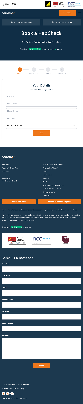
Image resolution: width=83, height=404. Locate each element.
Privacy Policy (19, 388)
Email (4, 287)
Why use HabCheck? (50, 168)
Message (6, 335)
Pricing (45, 171)
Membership (47, 175)
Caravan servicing (49, 192)
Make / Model (7, 323)
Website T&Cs (7, 388)
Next (41, 133)
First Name (6, 264)
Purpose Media (21, 398)
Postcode (6, 311)
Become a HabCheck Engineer (59, 201)
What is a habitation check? (53, 164)
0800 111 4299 (7, 178)
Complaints (47, 195)
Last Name (6, 275)
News (45, 182)
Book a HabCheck (19, 201)
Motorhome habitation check (53, 185)
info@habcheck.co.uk (9, 181)
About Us (46, 178)
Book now (67, 13)
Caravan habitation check (52, 188)
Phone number (8, 299)
